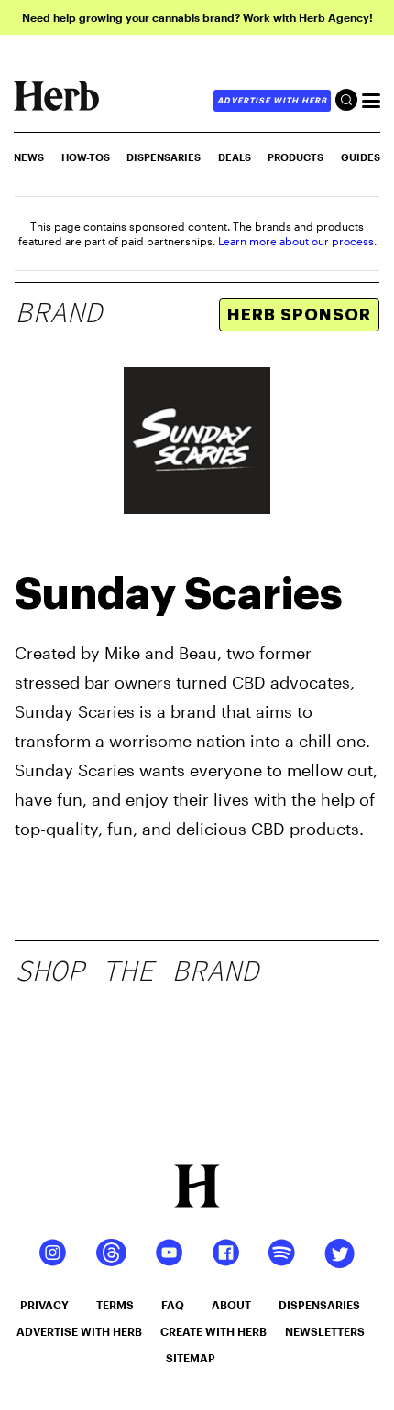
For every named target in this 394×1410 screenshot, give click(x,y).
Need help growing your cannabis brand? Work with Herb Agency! (197, 17)
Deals (234, 157)
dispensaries (319, 1304)
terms (115, 1304)
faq (172, 1304)
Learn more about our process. (297, 240)
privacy (44, 1304)
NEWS (29, 157)
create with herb (213, 1331)
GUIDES (360, 157)
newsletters (325, 1331)
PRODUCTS (295, 157)
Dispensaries (163, 157)
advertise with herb (272, 100)
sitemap (190, 1357)
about (231, 1304)
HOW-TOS (85, 157)
